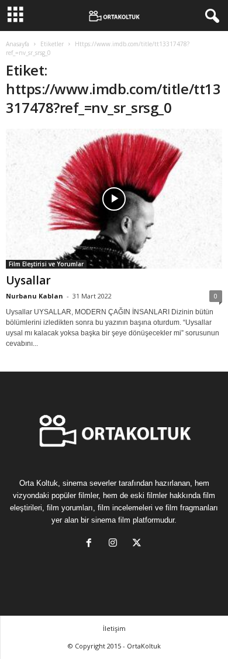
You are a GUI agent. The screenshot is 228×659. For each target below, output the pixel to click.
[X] (138, 544)
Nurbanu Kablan (34, 295)
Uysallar (28, 280)
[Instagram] (115, 544)
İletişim (114, 628)
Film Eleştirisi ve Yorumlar (46, 264)
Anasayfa (17, 44)
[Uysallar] (114, 199)
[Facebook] (91, 544)
